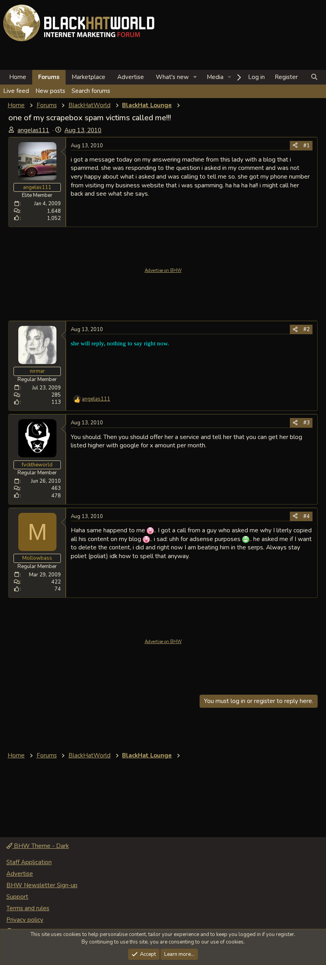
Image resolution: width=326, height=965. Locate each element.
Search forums (91, 91)
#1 (306, 145)
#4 (306, 516)
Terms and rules (27, 908)
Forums (49, 77)
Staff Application (29, 862)
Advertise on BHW (163, 271)
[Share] (295, 145)
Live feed (16, 91)
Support (17, 897)
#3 (306, 422)
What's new (172, 77)
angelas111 (33, 130)
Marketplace (88, 77)
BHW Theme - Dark (40, 846)
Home (17, 77)
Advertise (130, 77)
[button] (195, 77)
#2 (306, 329)
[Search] (314, 77)
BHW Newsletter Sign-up (42, 885)
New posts (50, 91)
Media (215, 77)
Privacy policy (24, 920)
